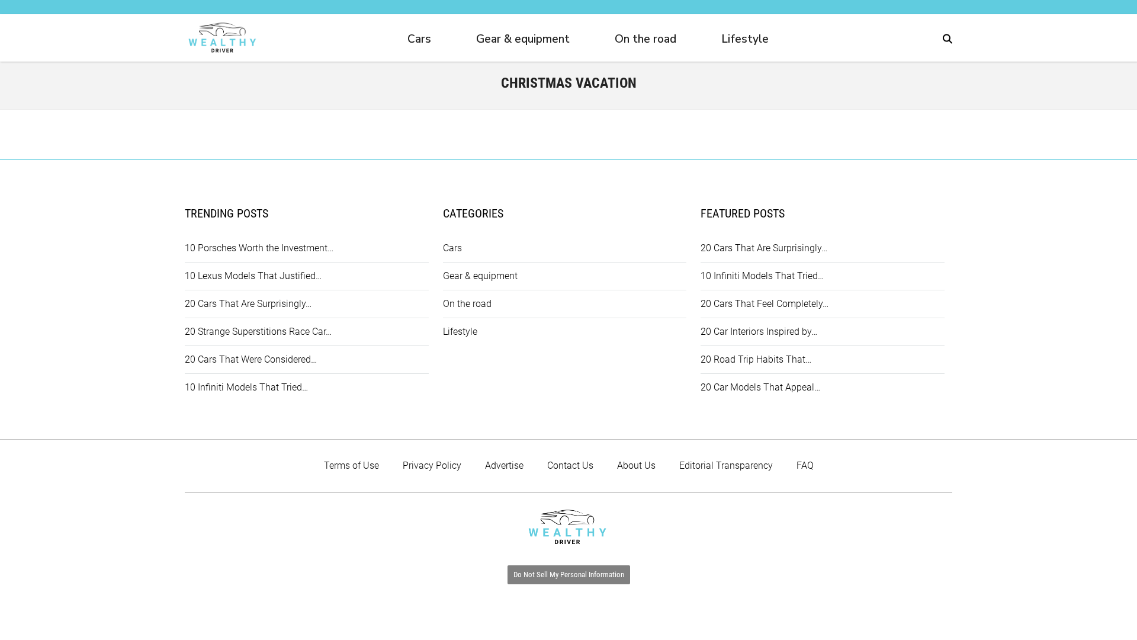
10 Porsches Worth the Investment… (259, 248)
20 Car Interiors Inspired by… (759, 331)
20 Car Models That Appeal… (760, 387)
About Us (636, 465)
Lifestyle (745, 39)
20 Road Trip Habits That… (756, 359)
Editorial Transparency (726, 465)
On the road (645, 39)
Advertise (504, 465)
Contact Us (570, 465)
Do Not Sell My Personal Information (568, 574)
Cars (419, 39)
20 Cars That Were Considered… (251, 359)
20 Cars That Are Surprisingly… (248, 303)
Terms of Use (351, 465)
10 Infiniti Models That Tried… (246, 387)
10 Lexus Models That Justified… (253, 275)
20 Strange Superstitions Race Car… (258, 331)
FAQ (805, 465)
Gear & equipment (523, 39)
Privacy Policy (432, 465)
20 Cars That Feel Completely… (764, 303)
